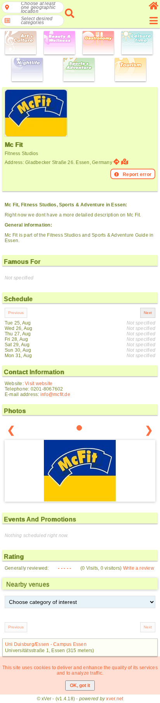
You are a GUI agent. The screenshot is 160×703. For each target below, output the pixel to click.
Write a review (138, 568)
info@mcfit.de (55, 394)
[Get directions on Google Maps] (116, 162)
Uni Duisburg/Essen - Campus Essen (46, 644)
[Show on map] (125, 162)
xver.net (114, 698)
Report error (137, 174)
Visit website (38, 383)
